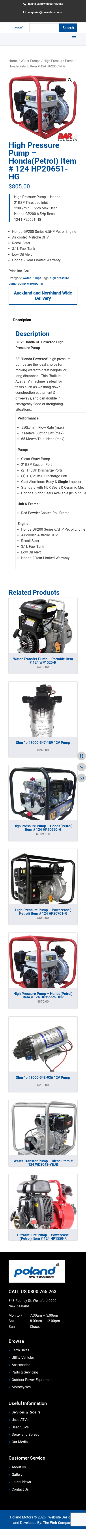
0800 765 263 (42, 1291)
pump (22, 283)
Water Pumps (30, 61)
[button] (70, 80)
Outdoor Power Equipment (32, 1380)
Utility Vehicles (23, 1357)
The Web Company (58, 1523)
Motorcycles (21, 1387)
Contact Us (20, 1489)
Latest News (21, 1482)
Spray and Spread (25, 1434)
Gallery (17, 1475)
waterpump (35, 283)
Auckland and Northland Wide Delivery (43, 295)
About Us (19, 1467)
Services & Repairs (26, 1412)
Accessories (21, 1365)
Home (13, 61)
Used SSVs (20, 1427)
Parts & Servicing (25, 1372)
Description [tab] (22, 320)
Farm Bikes (20, 1350)
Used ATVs (20, 1420)
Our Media (20, 1442)
